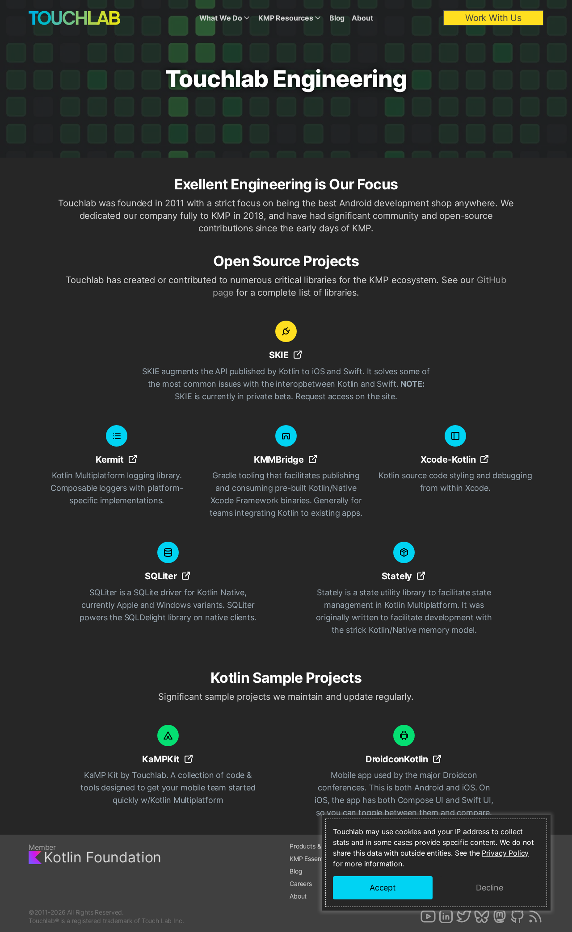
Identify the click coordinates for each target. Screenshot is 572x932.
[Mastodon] (500, 916)
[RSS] (535, 916)
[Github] (517, 916)
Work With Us (493, 18)
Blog (337, 17)
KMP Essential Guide (319, 858)
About (362, 17)
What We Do (220, 17)
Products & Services (318, 846)
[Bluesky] (482, 916)
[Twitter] (464, 916)
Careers (301, 883)
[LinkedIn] (446, 916)
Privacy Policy (505, 852)
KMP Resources (285, 17)
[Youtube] (428, 916)
